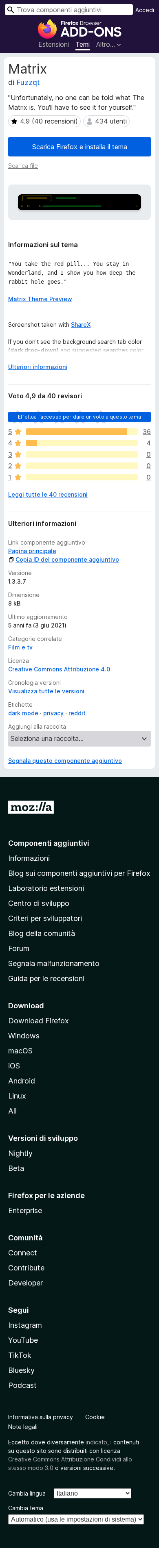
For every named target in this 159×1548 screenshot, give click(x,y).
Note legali (23, 1426)
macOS (20, 1050)
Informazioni (29, 858)
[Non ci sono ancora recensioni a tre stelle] (82, 454)
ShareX (81, 324)
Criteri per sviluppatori (45, 918)
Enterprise (25, 1210)
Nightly (20, 1153)
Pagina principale (32, 550)
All (12, 1111)
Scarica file (23, 165)
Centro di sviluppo (38, 903)
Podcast (22, 1385)
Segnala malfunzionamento (53, 963)
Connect (22, 1252)
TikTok (19, 1355)
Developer (25, 1283)
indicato (96, 1442)
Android (21, 1081)
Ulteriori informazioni (37, 366)
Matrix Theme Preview (40, 298)
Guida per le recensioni (46, 978)
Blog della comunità (41, 933)
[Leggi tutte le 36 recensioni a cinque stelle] (82, 431)
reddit (77, 713)
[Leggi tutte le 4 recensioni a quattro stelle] (82, 443)
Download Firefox (38, 1020)
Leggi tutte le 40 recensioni (48, 494)
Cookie (95, 1416)
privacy (53, 713)
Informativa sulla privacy (40, 1416)
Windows (24, 1035)
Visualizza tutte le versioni (46, 691)
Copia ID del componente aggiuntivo (67, 559)
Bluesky (21, 1370)
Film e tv (20, 647)
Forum (18, 948)
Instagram (25, 1325)
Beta (16, 1168)
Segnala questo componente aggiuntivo (65, 760)
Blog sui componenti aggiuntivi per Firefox (79, 873)
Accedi (144, 10)
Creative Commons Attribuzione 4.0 (59, 669)
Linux (17, 1096)
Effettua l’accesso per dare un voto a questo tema (79, 417)
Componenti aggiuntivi (48, 843)
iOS (14, 1066)
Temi (82, 44)
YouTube (23, 1340)
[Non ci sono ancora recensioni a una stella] (82, 477)
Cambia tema (25, 1508)
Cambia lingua (27, 1493)
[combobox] (69, 9)
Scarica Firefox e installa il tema (79, 147)
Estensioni (53, 44)
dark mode (23, 713)
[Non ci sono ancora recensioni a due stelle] (82, 465)
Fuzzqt (28, 82)
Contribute (26, 1268)
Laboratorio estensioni (46, 888)
